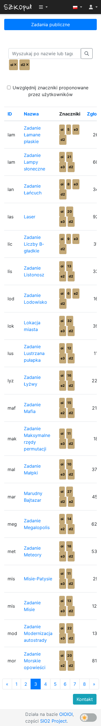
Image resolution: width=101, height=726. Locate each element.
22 (69, 628)
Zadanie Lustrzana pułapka (34, 353)
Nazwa (31, 114)
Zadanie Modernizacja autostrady (38, 633)
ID (10, 114)
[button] (78, 7)
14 (69, 519)
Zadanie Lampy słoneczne (34, 162)
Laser (29, 216)
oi (62, 129)
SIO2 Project (53, 721)
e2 (63, 276)
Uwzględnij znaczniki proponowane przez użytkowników (50, 91)
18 (69, 546)
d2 (63, 139)
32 (69, 321)
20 (69, 211)
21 (69, 157)
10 (69, 464)
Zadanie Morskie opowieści (34, 660)
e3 (76, 129)
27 (69, 491)
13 (69, 266)
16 (69, 375)
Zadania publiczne (50, 24)
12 (69, 348)
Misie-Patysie (38, 578)
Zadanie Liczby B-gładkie (34, 244)
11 (69, 433)
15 (69, 403)
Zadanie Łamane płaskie (32, 134)
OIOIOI (66, 714)
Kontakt (85, 699)
